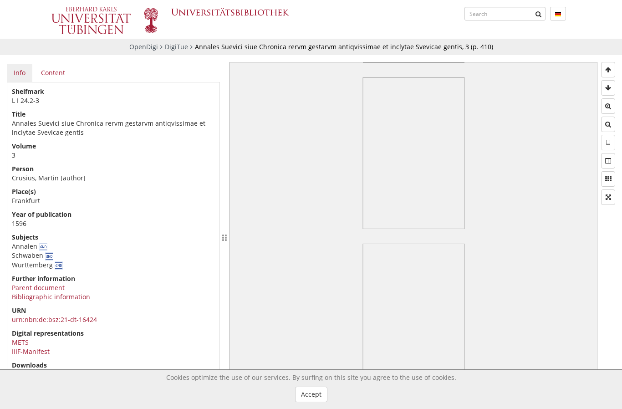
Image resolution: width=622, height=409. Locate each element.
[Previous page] (608, 69)
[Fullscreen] (608, 197)
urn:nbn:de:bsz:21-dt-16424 (54, 319)
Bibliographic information (51, 296)
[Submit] (539, 13)
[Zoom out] (608, 124)
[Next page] (608, 88)
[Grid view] (608, 179)
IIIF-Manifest (31, 351)
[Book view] (608, 161)
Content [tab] (53, 72)
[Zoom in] (608, 106)
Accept (311, 394)
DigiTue (176, 46)
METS (20, 342)
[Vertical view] (608, 142)
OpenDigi (143, 46)
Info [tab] (19, 72)
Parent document (38, 287)
